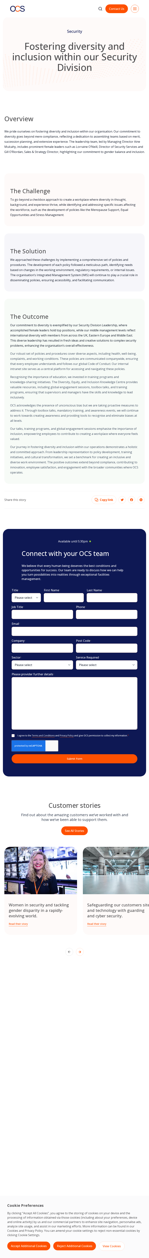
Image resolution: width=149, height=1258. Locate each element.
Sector (17, 657)
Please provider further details (33, 674)
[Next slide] (80, 952)
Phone (81, 607)
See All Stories (74, 831)
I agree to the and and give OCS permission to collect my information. (73, 735)
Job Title (18, 607)
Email (16, 624)
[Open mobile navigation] (135, 9)
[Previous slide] (69, 952)
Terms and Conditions (43, 735)
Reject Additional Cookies (74, 1246)
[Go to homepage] (17, 8)
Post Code (83, 640)
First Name (52, 590)
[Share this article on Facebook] (131, 499)
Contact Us (116, 9)
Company (19, 640)
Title (15, 590)
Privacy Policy (34, 1231)
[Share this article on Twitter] (122, 499)
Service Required (88, 657)
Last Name (95, 590)
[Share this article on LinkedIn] (141, 499)
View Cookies (112, 1246)
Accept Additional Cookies (29, 1246)
